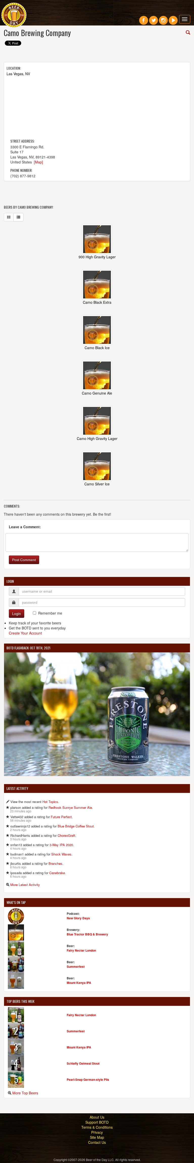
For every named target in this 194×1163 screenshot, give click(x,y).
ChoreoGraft (66, 835)
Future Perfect (61, 816)
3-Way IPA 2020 (61, 844)
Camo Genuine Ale (97, 393)
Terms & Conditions (97, 1127)
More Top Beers (25, 1092)
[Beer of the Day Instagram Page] (163, 22)
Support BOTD (97, 1122)
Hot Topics (50, 801)
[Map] (38, 161)
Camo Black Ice (97, 347)
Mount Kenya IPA (79, 982)
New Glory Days (78, 918)
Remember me (50, 613)
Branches (55, 863)
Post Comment (24, 560)
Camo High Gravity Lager (97, 438)
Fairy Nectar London (81, 950)
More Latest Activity (25, 884)
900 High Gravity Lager (97, 256)
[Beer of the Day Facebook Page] (143, 22)
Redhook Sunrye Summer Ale (70, 807)
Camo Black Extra (97, 302)
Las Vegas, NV (18, 73)
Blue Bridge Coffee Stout (76, 826)
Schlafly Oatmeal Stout (83, 1063)
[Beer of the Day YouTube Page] (173, 22)
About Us (97, 1117)
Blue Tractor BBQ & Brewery (87, 934)
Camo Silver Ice (97, 483)
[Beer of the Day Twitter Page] (153, 22)
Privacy (97, 1132)
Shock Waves (61, 854)
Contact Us (97, 1142)
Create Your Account (25, 632)
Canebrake (57, 872)
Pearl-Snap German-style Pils (88, 1079)
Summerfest (76, 966)
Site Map (97, 1137)
